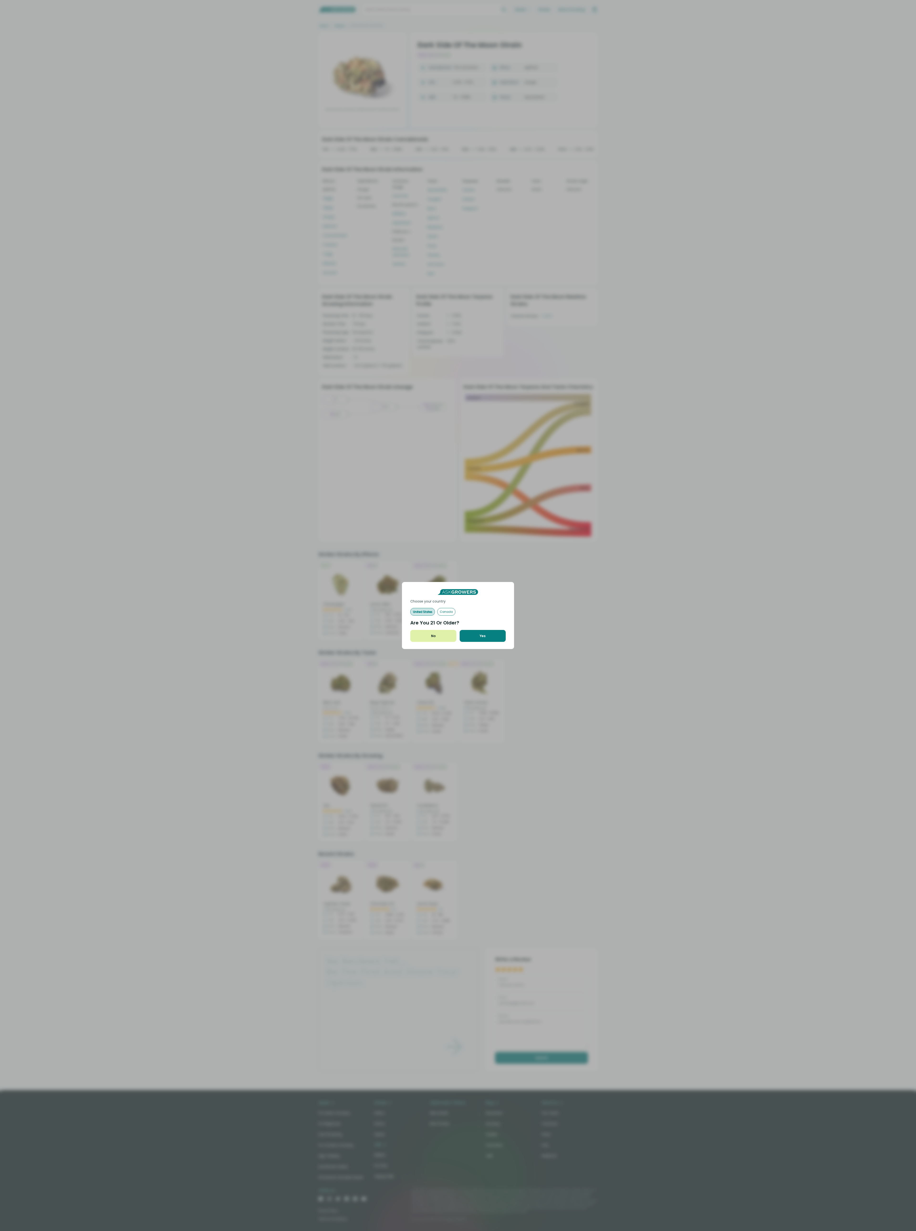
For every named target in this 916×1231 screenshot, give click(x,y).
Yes (483, 636)
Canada (446, 612)
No (433, 636)
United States (422, 612)
